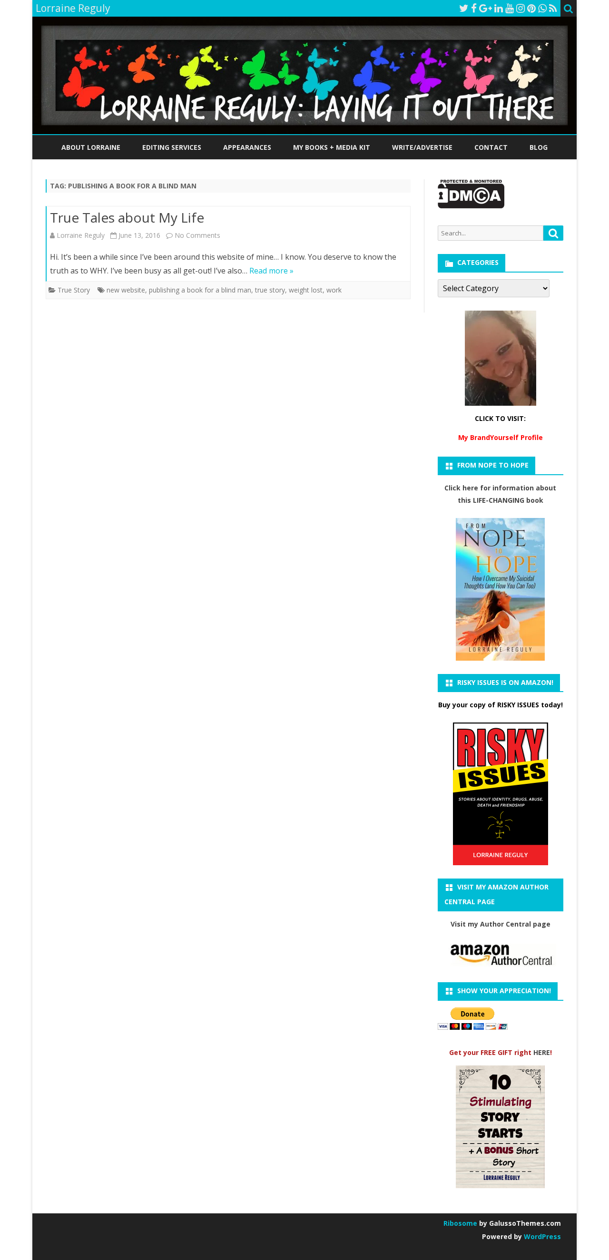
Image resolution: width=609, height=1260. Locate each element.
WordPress (541, 1236)
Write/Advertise (422, 147)
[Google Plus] (485, 8)
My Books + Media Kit (331, 147)
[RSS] (553, 8)
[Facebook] (474, 8)
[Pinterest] (531, 8)
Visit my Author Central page (500, 923)
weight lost (306, 289)
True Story (74, 289)
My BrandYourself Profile (500, 437)
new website (126, 289)
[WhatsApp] (542, 8)
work (334, 289)
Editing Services (171, 147)
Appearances (247, 147)
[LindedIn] (498, 8)
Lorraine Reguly (81, 235)
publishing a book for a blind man (200, 289)
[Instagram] (520, 8)
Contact (491, 147)
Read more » (271, 270)
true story (270, 289)
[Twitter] (464, 8)
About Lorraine (90, 147)
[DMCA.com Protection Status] (471, 205)
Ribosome (460, 1223)
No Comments (197, 235)
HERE (541, 1052)
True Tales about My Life (127, 217)
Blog (539, 147)
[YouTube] (509, 8)
